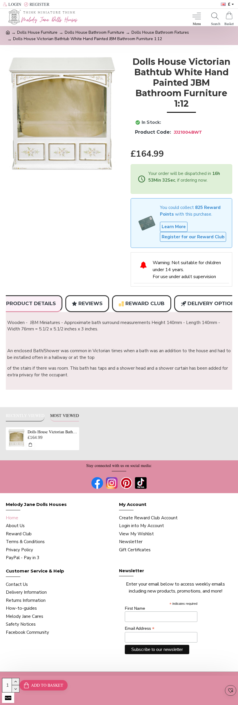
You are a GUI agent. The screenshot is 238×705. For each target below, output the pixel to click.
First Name (135, 608)
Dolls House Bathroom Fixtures (160, 32)
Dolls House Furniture (37, 32)
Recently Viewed (25, 415)
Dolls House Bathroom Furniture (94, 32)
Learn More (174, 227)
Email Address (139, 628)
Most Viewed (64, 415)
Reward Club (145, 303)
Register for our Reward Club (193, 237)
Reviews (90, 303)
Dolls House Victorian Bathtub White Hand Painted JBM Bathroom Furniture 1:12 (52, 431)
